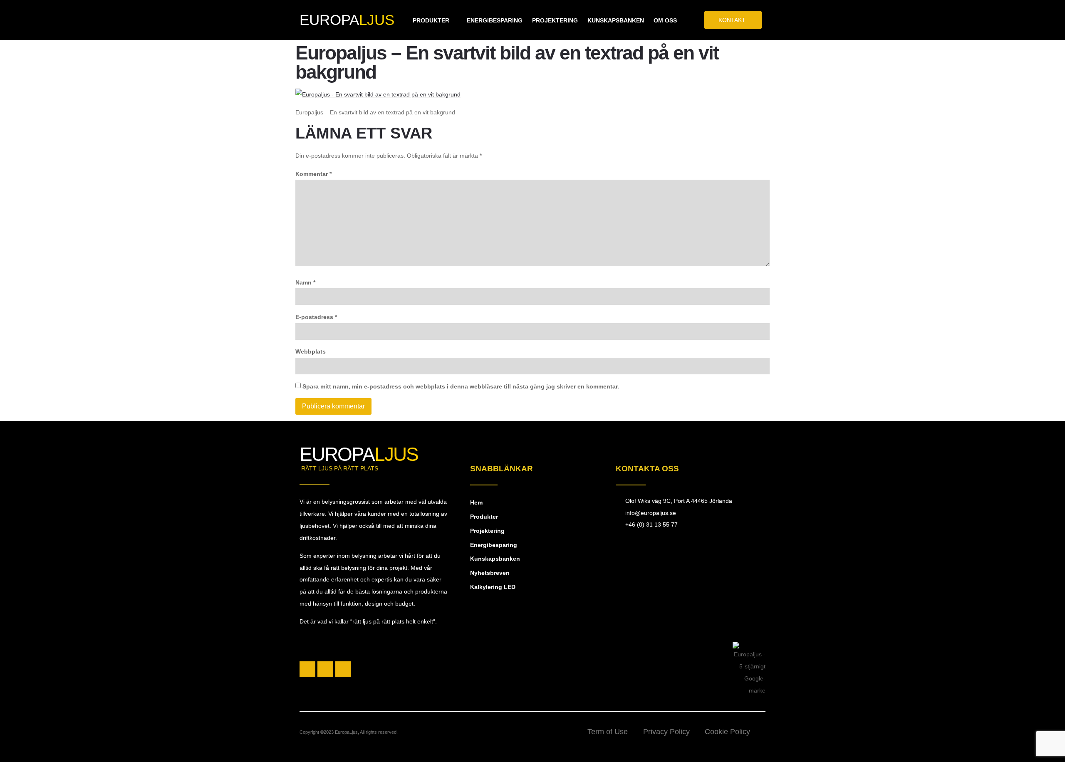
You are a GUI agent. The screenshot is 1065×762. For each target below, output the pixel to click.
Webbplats (310, 351)
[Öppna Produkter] (454, 20)
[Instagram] (325, 669)
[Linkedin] (343, 669)
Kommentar (313, 174)
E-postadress (316, 317)
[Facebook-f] (307, 669)
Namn (305, 282)
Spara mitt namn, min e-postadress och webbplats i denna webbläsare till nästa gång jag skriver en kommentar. (460, 386)
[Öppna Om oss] (682, 20)
